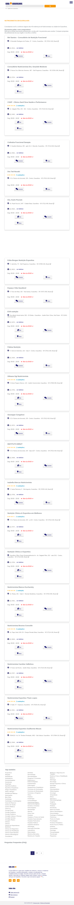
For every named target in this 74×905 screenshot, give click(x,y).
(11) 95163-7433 (14, 48)
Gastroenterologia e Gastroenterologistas (34, 803)
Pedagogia (53, 804)
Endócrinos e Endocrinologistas (33, 781)
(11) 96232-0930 (14, 269)
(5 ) (20, 175)
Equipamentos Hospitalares (35, 787)
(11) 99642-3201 (14, 153)
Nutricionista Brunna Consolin (20, 626)
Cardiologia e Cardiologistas (13, 801)
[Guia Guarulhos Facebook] (10, 880)
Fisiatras (30, 796)
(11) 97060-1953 (14, 562)
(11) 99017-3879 (14, 710)
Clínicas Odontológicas (11, 834)
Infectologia (31, 826)
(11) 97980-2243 (14, 494)
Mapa (48, 56)
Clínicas (7, 821)
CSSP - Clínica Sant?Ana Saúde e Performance (27, 102)
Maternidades (31, 832)
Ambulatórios (9, 778)
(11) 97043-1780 (14, 77)
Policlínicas (53, 817)
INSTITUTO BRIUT (15, 444)
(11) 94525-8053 (14, 601)
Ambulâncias (8, 776)
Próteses (52, 826)
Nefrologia (53, 779)
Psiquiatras (53, 836)
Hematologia (31, 809)
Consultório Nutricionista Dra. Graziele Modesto (27, 67)
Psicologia (53, 830)
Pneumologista (54, 813)
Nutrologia (53, 785)
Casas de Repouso (10, 803)
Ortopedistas (53, 795)
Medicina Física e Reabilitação (58, 776)
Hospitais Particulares (34, 821)
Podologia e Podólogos (56, 815)
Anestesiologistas (10, 780)
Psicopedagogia (54, 832)
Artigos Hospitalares (11, 789)
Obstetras (53, 787)
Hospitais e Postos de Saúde (36, 817)
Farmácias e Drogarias (34, 793)
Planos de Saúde (55, 809)
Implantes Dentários (33, 824)
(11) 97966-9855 (14, 390)
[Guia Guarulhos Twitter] (15, 880)
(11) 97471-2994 (14, 527)
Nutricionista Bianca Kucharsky (20, 587)
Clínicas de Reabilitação (12, 830)
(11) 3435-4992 (13, 357)
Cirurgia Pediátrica (10, 812)
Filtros (29, 795)
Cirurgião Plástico (10, 820)
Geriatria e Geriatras (33, 805)
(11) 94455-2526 (14, 114)
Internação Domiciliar (34, 828)
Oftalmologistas (54, 791)
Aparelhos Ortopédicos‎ (11, 787)
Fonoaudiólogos (32, 800)
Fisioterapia (31, 798)
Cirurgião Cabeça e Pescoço (13, 816)
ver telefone (20, 48)
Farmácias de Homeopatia (35, 789)
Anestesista (8, 782)
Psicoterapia (53, 834)
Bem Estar (8, 797)
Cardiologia (8, 799)
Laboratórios (31, 830)
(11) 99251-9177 (14, 209)
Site (20, 85)
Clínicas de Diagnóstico (11, 829)
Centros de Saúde (10, 804)
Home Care (31, 813)
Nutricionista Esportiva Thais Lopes (22, 698)
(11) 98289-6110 (14, 639)
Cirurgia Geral (9, 810)
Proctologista (53, 821)
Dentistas (30, 772)
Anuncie (12, 897)
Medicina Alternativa (33, 834)
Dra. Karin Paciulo (15, 200)
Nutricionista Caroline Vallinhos (20, 664)
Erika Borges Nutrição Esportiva (21, 260)
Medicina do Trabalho (34, 836)
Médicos (52, 778)
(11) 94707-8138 (14, 322)
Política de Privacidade (45, 902)
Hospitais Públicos (33, 822)
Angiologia (8, 784)
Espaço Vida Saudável (17, 288)
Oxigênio (52, 802)
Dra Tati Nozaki (13, 171)
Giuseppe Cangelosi (16, 415)
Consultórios (8, 836)
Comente (20, 56)
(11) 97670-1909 (14, 673)
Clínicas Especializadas (11, 832)
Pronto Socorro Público (56, 824)
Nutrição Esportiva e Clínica (58, 783)
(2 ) (20, 105)
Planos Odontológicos (56, 811)
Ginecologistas (32, 807)
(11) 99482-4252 (14, 742)
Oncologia (53, 793)
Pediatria (52, 805)
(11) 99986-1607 (14, 457)
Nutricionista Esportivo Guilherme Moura (24, 729)
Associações (8, 795)
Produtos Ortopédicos (56, 822)
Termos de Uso (36, 902)
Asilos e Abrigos (9, 791)
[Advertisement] (37, 243)
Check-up (8, 808)
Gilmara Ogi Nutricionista (18, 376)
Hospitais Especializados (35, 819)
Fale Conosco (14, 894)
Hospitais (30, 815)
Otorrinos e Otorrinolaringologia (55, 799)
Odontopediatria (54, 789)
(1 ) (20, 590)
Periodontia (53, 807)
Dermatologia (31, 774)
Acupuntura (8, 772)
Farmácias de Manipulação (35, 791)
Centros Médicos (10, 806)
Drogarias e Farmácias (34, 778)
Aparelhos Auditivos (10, 786)
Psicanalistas (53, 828)
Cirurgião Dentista (10, 818)
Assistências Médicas (11, 793)
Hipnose (30, 811)
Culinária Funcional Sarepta (19, 142)
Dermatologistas (32, 776)
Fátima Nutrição (14, 347)
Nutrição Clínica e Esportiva (19, 552)
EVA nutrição (13, 312)
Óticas (52, 796)
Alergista (7, 774)
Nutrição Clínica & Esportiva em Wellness (24, 513)
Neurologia (53, 781)
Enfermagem (31, 785)
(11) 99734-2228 (14, 425)
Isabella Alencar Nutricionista (19, 482)
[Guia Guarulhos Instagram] (19, 880)
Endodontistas (32, 783)
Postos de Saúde (55, 819)
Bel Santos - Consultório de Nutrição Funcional (27, 37)
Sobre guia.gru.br (14, 892)
